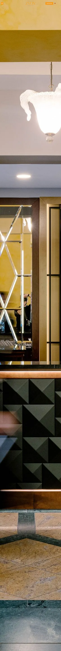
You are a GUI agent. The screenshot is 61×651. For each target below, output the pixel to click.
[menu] (2, 3)
